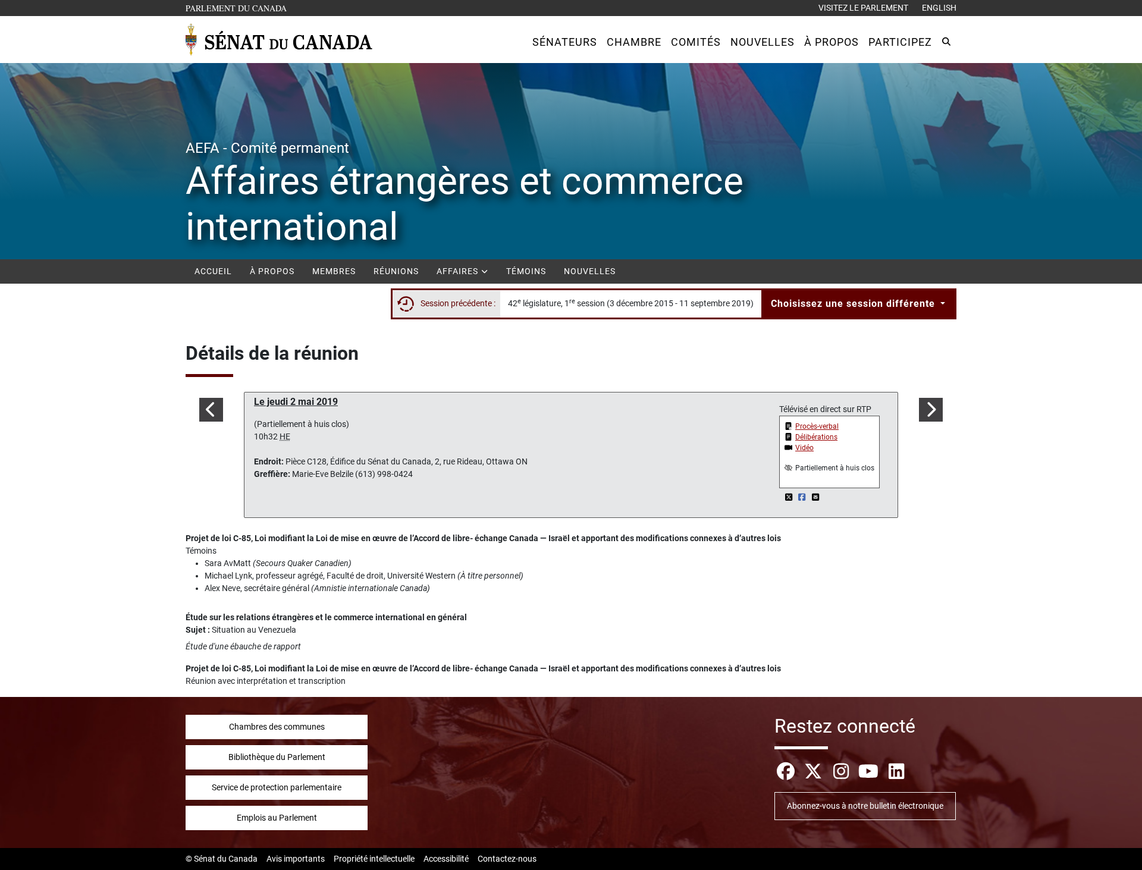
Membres (334, 271)
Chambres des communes (277, 726)
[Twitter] (789, 497)
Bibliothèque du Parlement (276, 757)
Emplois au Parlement (277, 817)
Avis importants (295, 858)
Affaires (459, 271)
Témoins (526, 271)
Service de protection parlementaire (276, 787)
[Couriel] (815, 497)
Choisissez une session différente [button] (854, 303)
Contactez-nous (507, 858)
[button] (565, 42)
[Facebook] (803, 497)
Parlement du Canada (239, 8)
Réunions (396, 271)
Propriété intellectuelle (374, 858)
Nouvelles (590, 271)
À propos (272, 271)
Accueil (213, 271)
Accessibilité (446, 858)
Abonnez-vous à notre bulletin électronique (865, 806)
